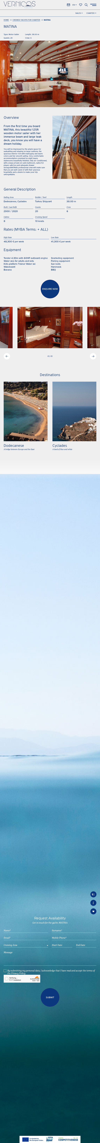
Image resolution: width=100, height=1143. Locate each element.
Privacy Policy (18, 973)
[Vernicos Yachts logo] (19, 5)
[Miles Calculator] (93, 894)
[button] (93, 903)
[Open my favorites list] (80, 5)
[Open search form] (86, 4)
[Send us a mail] (68, 5)
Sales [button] (78, 13)
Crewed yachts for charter (26, 20)
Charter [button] (90, 13)
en (73, 5)
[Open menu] (93, 5)
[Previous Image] (7, 356)
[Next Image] (93, 356)
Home (6, 20)
